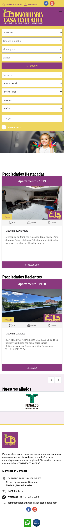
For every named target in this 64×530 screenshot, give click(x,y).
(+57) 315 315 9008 (23, 496)
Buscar (34, 65)
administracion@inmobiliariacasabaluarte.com (32, 502)
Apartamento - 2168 (32, 284)
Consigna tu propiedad (14, 4)
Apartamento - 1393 (32, 181)
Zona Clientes (32, 4)
